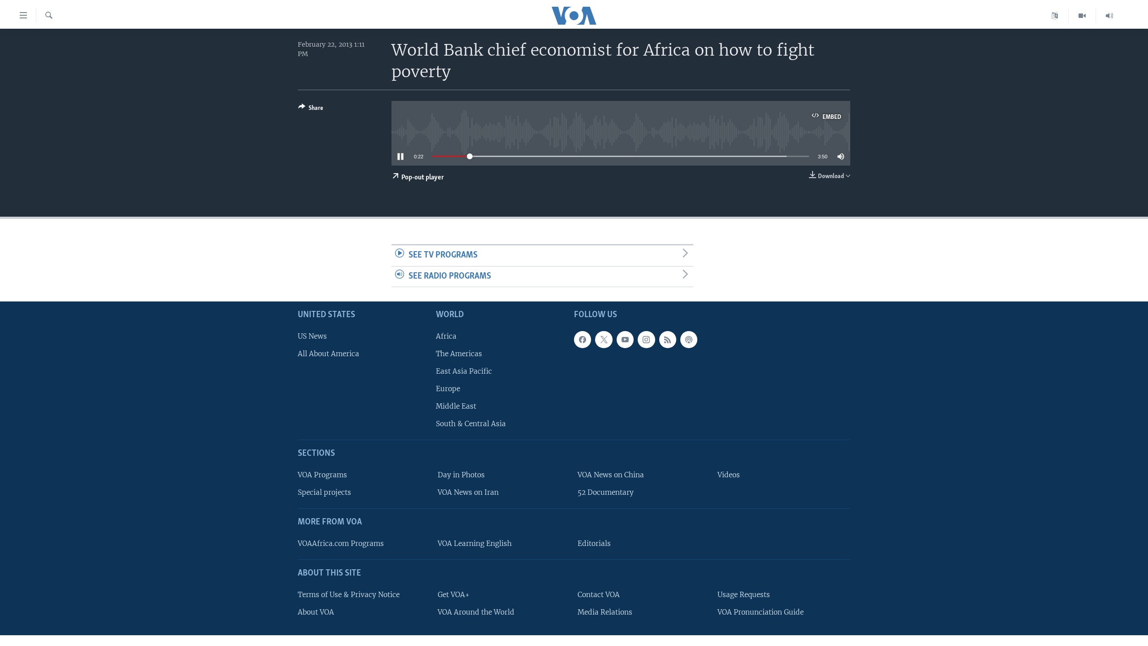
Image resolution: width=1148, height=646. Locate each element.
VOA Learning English (475, 543)
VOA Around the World (476, 612)
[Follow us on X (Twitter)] (603, 339)
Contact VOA (599, 594)
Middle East (456, 406)
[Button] (310, 109)
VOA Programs (322, 475)
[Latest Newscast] (1109, 15)
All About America (328, 353)
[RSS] (667, 339)
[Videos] (1082, 15)
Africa (446, 336)
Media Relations (605, 612)
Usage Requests (744, 594)
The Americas (459, 353)
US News (312, 336)
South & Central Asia (471, 423)
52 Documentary (606, 492)
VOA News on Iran (468, 492)
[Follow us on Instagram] (646, 339)
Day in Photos (461, 475)
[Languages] (1055, 15)
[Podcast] (688, 339)
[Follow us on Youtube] (625, 339)
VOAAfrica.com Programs (341, 543)
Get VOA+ (454, 594)
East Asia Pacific (464, 371)
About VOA (316, 612)
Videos (729, 475)
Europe (448, 388)
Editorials (594, 543)
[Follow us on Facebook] (582, 339)
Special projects (324, 492)
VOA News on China (611, 475)
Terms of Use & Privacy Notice (349, 594)
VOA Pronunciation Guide (761, 612)
